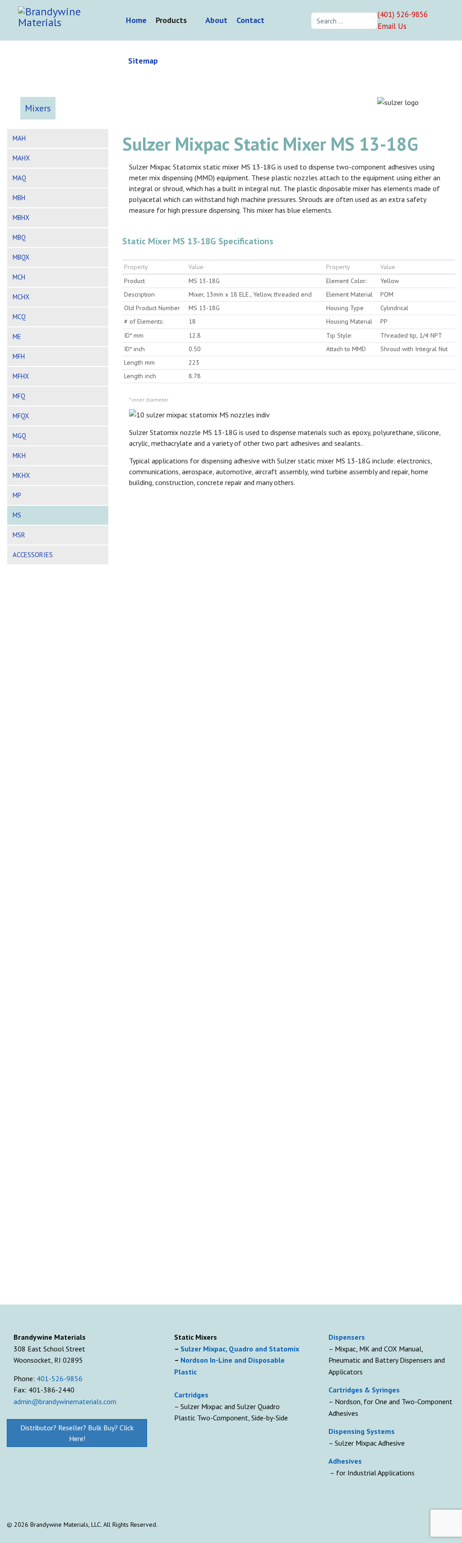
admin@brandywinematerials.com (65, 1401)
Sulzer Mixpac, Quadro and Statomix (240, 1348)
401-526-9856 (60, 1378)
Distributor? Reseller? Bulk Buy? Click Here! (77, 1433)
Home (136, 20)
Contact (250, 20)
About (216, 20)
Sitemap (143, 60)
